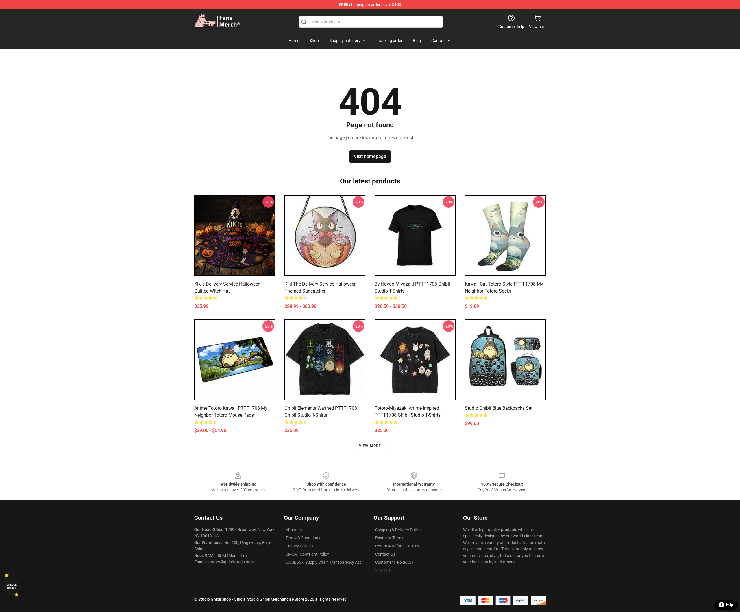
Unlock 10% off (12, 586)
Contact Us (385, 554)
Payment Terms (389, 538)
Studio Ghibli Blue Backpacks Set (498, 408)
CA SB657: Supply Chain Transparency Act (323, 562)
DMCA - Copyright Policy (307, 554)
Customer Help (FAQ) (394, 562)
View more (370, 446)
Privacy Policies (299, 546)
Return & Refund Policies (397, 546)
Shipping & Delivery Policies (399, 530)
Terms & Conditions (303, 538)
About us (294, 530)
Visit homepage (370, 156)
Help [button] (729, 605)
